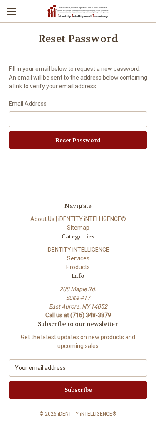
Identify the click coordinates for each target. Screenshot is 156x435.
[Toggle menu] (11, 11)
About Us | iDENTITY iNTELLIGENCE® (78, 219)
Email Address (28, 103)
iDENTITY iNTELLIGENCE (78, 249)
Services (78, 258)
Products (78, 267)
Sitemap (78, 227)
